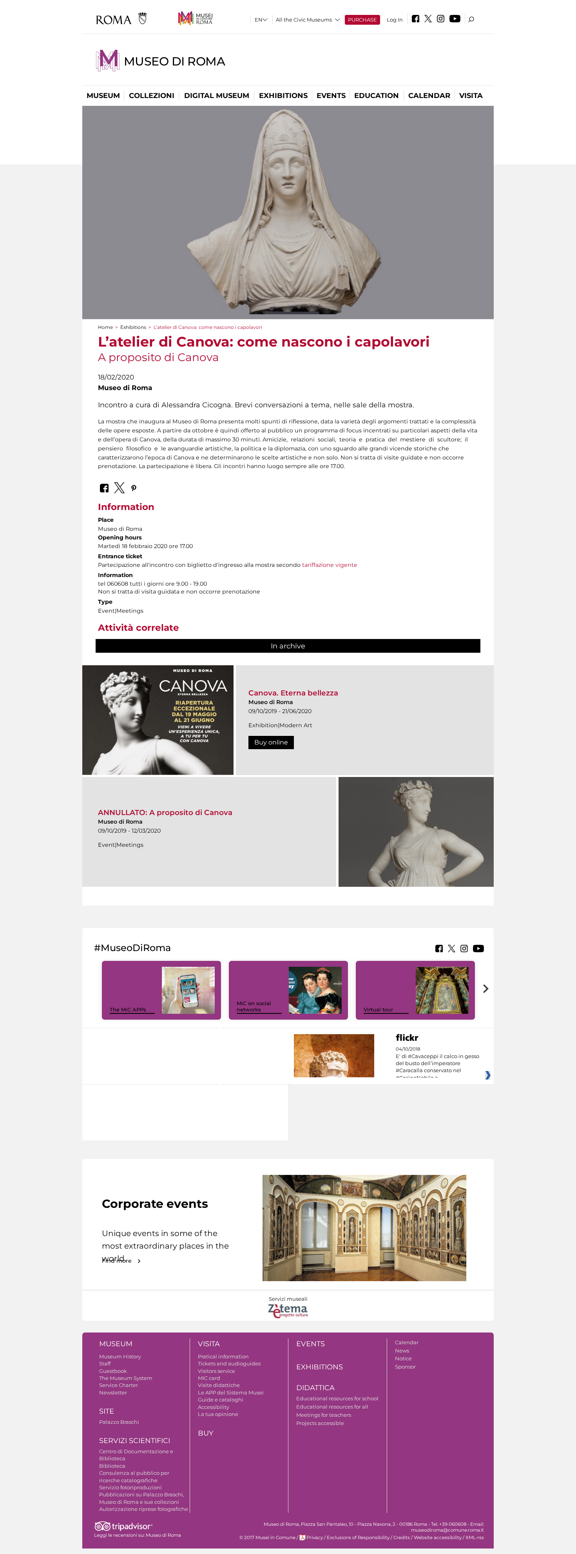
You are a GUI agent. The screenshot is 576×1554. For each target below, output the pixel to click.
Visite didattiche (219, 1385)
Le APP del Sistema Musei (231, 1392)
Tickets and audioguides (229, 1363)
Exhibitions (283, 95)
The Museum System (125, 1378)
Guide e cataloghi (220, 1399)
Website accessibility (438, 1537)
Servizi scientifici (134, 1440)
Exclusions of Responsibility (358, 1537)
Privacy (314, 1537)
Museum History (120, 1356)
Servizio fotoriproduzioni (130, 1487)
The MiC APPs (128, 1009)
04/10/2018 (437, 1063)
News (402, 1350)
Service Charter (118, 1385)
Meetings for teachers (323, 1415)
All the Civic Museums (304, 19)
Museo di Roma (174, 61)
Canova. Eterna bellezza (293, 692)
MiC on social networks (254, 1006)
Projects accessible (320, 1423)
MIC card (209, 1378)
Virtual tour (378, 1009)
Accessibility (213, 1407)
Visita (471, 95)
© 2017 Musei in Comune (267, 1537)
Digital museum (216, 95)
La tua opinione (218, 1414)
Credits (401, 1537)
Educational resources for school (337, 1398)
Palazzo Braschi (119, 1422)
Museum (103, 95)
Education (376, 95)
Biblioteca (112, 1466)
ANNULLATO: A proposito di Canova (165, 812)
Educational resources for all (332, 1406)
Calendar (429, 95)
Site (106, 1411)
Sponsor (405, 1366)
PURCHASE (362, 19)
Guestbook (113, 1371)
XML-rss (475, 1537)
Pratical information (223, 1356)
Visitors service (216, 1371)
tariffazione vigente (329, 564)
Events (331, 95)
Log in (395, 19)
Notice (403, 1358)
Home (105, 327)
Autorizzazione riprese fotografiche (143, 1509)
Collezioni (151, 95)
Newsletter (113, 1392)
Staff (104, 1363)
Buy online (271, 742)
